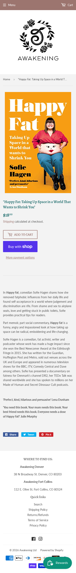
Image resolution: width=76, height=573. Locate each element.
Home (6, 79)
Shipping (8, 221)
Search (38, 504)
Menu (11, 5)
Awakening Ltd (27, 550)
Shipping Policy (38, 509)
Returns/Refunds (38, 515)
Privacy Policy (38, 525)
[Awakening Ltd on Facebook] (33, 539)
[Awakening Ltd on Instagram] (41, 539)
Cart (70, 5)
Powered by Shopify (51, 550)
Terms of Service (38, 520)
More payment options (20, 257)
